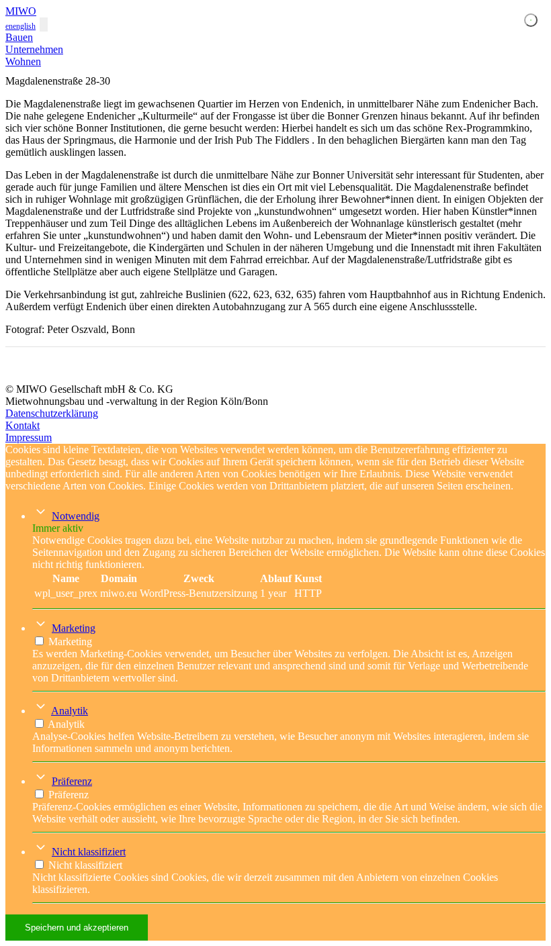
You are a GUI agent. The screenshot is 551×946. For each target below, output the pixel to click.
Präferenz (72, 781)
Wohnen (23, 61)
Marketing (73, 628)
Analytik (69, 710)
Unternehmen (34, 49)
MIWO (20, 11)
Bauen (19, 37)
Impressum (28, 437)
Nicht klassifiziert (89, 851)
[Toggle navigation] (44, 24)
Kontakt (22, 425)
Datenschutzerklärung (51, 413)
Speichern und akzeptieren (76, 928)
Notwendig (75, 516)
